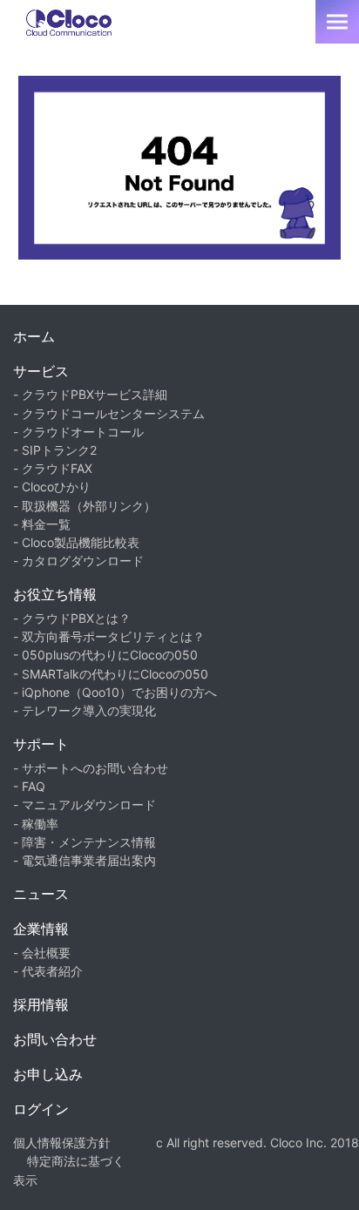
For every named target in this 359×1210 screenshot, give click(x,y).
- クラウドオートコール (78, 431)
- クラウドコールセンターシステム (109, 413)
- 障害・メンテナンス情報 (84, 842)
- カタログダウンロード (78, 560)
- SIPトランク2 (55, 450)
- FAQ (29, 786)
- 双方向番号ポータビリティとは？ (109, 636)
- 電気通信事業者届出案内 (84, 860)
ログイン (41, 1109)
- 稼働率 (35, 823)
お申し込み (48, 1074)
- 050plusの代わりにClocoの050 (105, 654)
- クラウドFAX (52, 468)
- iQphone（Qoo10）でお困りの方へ (115, 692)
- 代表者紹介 (48, 970)
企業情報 (41, 928)
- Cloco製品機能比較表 (76, 542)
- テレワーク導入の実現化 (84, 710)
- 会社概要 (42, 952)
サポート (41, 744)
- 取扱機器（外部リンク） (84, 505)
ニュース (41, 893)
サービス (41, 371)
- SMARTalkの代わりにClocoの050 (110, 673)
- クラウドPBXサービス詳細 (90, 394)
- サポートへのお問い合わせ (90, 767)
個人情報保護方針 (62, 1142)
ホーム (34, 336)
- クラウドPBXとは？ (72, 618)
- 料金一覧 (42, 524)
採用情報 (41, 1004)
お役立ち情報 (55, 594)
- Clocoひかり (52, 486)
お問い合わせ (55, 1039)
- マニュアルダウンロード (84, 804)
